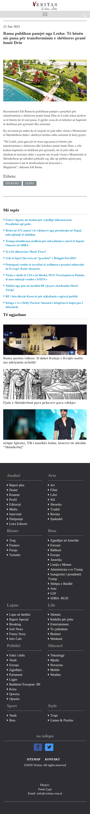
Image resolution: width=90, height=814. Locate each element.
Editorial (15, 504)
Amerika (56, 560)
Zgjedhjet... (16, 670)
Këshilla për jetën (61, 619)
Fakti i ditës (17, 655)
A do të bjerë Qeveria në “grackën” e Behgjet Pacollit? (41, 258)
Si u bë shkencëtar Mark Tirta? (26, 251)
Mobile (55, 670)
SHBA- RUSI (59, 598)
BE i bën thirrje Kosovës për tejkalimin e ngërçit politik (42, 296)
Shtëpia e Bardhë (61, 584)
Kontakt (52, 759)
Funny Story (17, 634)
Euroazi (55, 545)
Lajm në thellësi (19, 614)
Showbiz (56, 504)
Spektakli (56, 519)
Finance (14, 545)
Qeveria (14, 694)
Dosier (13, 490)
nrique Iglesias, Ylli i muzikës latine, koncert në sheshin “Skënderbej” (44, 445)
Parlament (15, 674)
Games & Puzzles (61, 720)
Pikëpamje (16, 519)
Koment (14, 495)
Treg (12, 540)
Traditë (55, 509)
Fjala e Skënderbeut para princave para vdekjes (39, 402)
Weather (55, 674)
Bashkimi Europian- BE (25, 684)
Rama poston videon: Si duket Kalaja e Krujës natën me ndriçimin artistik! (43, 360)
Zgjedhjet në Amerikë (64, 540)
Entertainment (59, 624)
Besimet (55, 634)
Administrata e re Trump (66, 569)
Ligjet (13, 679)
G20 (53, 593)
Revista (55, 514)
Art (52, 485)
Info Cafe (15, 639)
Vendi (13, 660)
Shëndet (55, 614)
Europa (55, 555)
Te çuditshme (59, 629)
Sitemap (33, 759)
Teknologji (57, 655)
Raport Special (18, 619)
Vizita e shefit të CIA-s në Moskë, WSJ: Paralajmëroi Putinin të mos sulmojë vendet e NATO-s (45, 277)
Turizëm (14, 555)
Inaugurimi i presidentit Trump (64, 577)
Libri (53, 495)
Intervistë (15, 514)
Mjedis (54, 660)
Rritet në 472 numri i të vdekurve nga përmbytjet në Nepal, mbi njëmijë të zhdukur (44, 232)
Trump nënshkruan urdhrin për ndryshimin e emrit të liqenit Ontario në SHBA (45, 243)
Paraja (13, 550)
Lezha (29, 183)
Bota (12, 720)
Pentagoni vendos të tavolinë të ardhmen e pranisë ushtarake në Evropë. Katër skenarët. (45, 266)
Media (13, 509)
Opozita (14, 699)
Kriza (12, 689)
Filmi (53, 490)
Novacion (56, 665)
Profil (13, 499)
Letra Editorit (18, 524)
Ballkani (55, 550)
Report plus (16, 485)
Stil (52, 499)
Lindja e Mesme (60, 564)
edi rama (12, 183)
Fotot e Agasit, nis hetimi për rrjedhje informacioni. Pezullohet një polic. (39, 222)
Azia (53, 588)
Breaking (15, 624)
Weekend (56, 639)
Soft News (16, 629)
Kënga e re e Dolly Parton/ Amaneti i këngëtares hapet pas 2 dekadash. (44, 305)
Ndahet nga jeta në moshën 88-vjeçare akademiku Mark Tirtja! (42, 288)
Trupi (54, 715)
